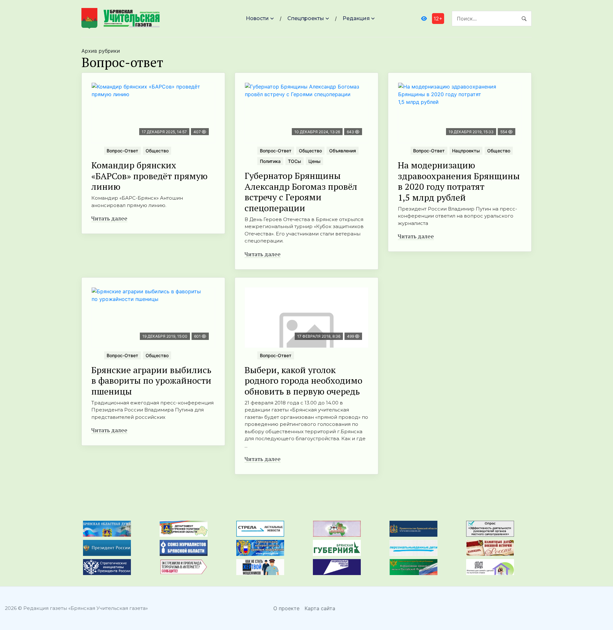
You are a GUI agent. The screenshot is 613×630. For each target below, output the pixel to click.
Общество (157, 150)
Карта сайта (320, 608)
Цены (314, 161)
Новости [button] (257, 18)
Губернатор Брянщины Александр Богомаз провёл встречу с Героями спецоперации (301, 192)
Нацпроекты (466, 150)
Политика (270, 161)
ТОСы (294, 161)
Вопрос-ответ (122, 150)
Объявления (342, 150)
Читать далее (109, 218)
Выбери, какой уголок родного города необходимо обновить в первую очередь (303, 380)
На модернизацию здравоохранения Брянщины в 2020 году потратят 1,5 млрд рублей (459, 181)
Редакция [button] (356, 18)
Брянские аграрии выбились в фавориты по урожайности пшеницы (151, 380)
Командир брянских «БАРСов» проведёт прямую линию (149, 175)
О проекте (286, 608)
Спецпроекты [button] (305, 18)
